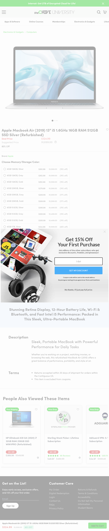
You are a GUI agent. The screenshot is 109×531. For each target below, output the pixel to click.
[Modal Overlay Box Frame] (55, 266)
